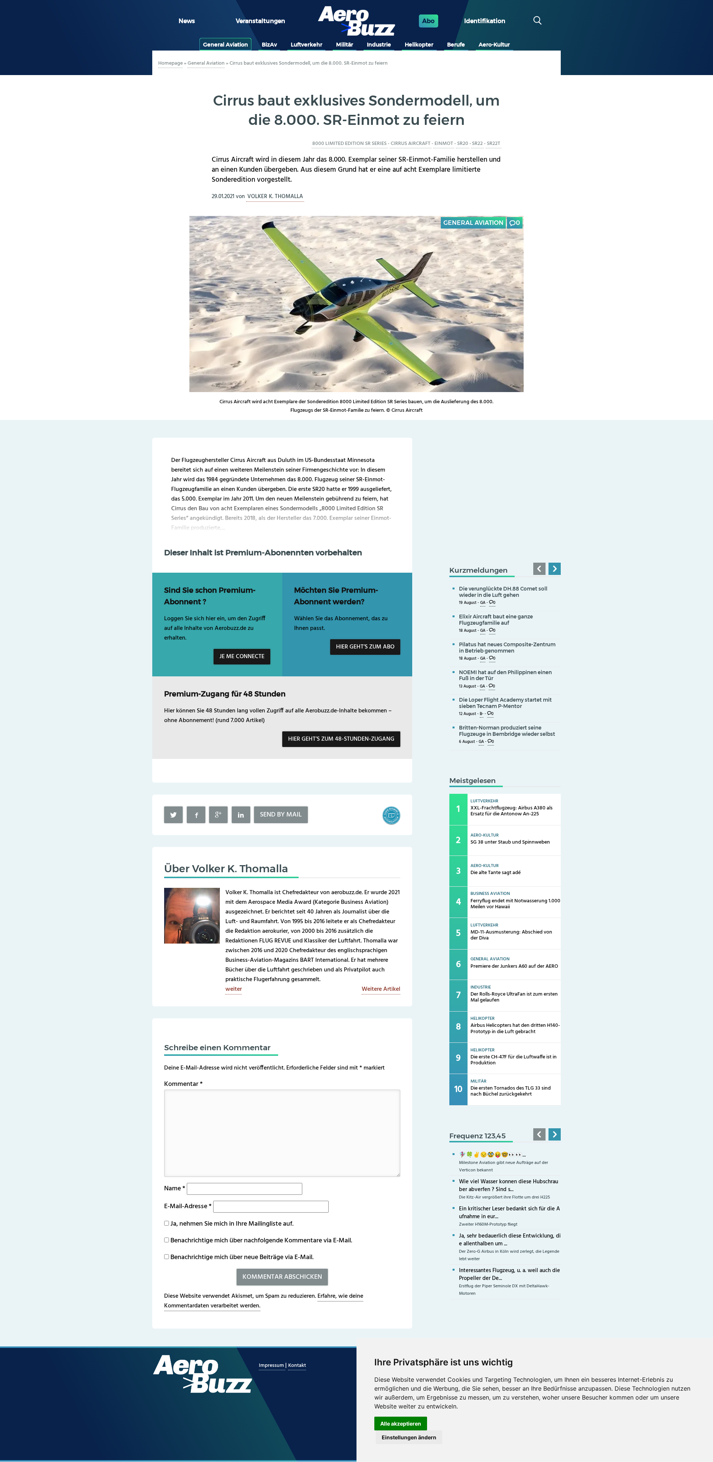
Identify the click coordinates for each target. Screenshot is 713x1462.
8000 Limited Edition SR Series (349, 143)
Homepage (170, 63)
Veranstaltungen (260, 21)
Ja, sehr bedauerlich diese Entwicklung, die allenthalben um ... (510, 1240)
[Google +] (218, 814)
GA (482, 603)
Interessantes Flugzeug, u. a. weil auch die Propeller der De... (509, 1274)
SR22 (477, 143)
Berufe (456, 44)
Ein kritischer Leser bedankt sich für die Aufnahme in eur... (509, 1212)
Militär (344, 44)
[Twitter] (173, 814)
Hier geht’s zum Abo (365, 647)
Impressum (272, 1365)
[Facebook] (196, 814)
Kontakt (297, 1365)
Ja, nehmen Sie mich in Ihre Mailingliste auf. (231, 1224)
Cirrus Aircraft (410, 143)
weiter (233, 989)
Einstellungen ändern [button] (409, 1437)
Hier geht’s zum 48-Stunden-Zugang (341, 739)
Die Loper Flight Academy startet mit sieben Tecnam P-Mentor (505, 703)
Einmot (443, 143)
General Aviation (225, 44)
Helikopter (419, 44)
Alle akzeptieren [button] (400, 1423)
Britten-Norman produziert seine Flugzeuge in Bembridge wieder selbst (507, 731)
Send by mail (281, 814)
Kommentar (183, 1084)
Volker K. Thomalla (275, 196)
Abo (428, 21)
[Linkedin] (241, 814)
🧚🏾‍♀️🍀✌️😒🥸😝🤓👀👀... (492, 1155)
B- (482, 714)
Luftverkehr (306, 44)
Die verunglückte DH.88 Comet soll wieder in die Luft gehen (503, 592)
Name (174, 1188)
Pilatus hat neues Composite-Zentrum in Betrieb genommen (507, 647)
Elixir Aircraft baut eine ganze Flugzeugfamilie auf (496, 620)
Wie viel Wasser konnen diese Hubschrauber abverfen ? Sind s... (508, 1185)
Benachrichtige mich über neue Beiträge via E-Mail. (241, 1257)
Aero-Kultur (494, 44)
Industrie (379, 44)
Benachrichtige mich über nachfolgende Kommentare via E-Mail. (261, 1240)
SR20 (462, 143)
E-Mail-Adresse (188, 1206)
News (187, 21)
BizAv (269, 44)
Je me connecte (241, 657)
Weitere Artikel (381, 989)
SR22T (493, 143)
